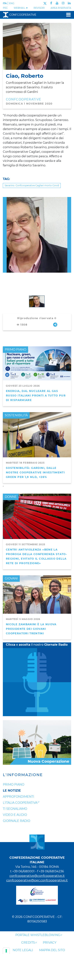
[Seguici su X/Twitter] (44, 3)
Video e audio (15, 815)
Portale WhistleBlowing (37, 935)
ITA (5, 3)
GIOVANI (11, 578)
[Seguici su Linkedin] (69, 3)
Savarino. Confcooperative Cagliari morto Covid (32, 185)
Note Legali (23, 950)
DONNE (11, 497)
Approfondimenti (18, 796)
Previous (5, 199)
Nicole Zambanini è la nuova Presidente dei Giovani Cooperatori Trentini (31, 629)
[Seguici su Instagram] (63, 3)
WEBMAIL (20, 7)
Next (69, 199)
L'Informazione (23, 775)
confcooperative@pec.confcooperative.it (37, 880)
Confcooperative (22, 14)
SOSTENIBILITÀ (16, 415)
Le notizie (12, 790)
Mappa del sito (52, 950)
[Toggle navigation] (67, 14)
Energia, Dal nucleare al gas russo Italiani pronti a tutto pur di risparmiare (36, 395)
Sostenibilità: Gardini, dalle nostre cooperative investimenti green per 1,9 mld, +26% (35, 472)
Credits (28, 942)
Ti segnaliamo (15, 809)
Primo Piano (13, 784)
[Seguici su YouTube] (57, 3)
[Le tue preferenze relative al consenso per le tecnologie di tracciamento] (6, 951)
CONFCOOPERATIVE (23, 99)
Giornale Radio (16, 821)
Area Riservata (61, 7)
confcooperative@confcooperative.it (37, 876)
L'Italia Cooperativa (20, 802)
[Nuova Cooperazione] (37, 742)
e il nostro (37, 644)
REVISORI (39, 7)
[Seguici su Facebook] (51, 3)
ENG (11, 3)
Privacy (49, 942)
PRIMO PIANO (15, 349)
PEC (5, 7)
